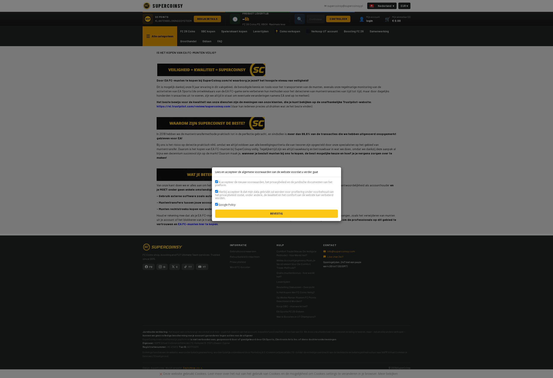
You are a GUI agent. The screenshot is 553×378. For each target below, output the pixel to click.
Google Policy (227, 205)
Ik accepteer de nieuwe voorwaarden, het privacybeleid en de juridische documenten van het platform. (273, 183)
